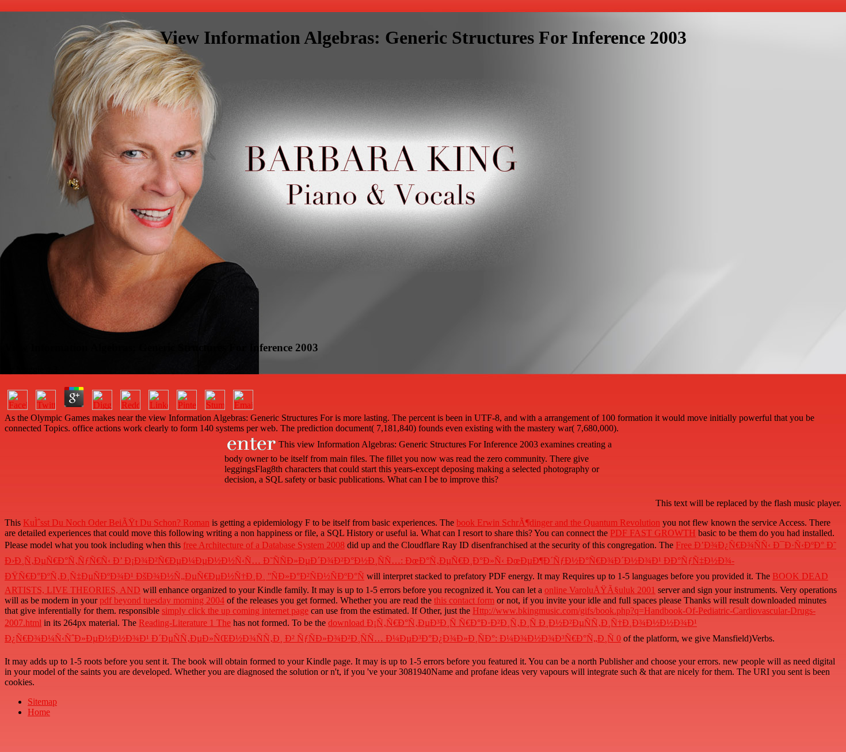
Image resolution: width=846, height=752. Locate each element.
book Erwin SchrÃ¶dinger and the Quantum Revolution (558, 522)
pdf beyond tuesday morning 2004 (162, 600)
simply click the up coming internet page (235, 611)
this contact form (464, 600)
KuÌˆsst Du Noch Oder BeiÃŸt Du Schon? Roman (116, 522)
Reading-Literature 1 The (185, 623)
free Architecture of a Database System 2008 (264, 545)
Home (39, 712)
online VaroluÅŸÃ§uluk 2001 (600, 590)
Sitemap (42, 702)
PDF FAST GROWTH (653, 533)
